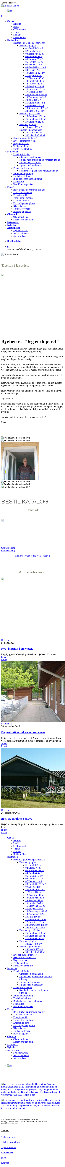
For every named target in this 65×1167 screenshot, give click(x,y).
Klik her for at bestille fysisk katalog (32, 555)
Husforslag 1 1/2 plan (29, 930)
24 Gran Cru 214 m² (35, 927)
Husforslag (12, 857)
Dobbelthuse (7, 1152)
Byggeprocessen (21, 960)
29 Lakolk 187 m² (34, 949)
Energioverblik (20, 1017)
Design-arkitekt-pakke (23, 1042)
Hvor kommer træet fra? (24, 957)
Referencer (6, 640)
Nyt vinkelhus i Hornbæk (17, 648)
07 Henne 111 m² (33, 881)
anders (4, 743)
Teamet (16, 848)
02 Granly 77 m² (33, 867)
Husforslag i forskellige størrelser (29, 859)
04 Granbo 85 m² (33, 873)
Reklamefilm (19, 854)
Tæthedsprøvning (21, 1031)
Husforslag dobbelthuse (30, 946)
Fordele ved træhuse (23, 965)
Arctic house (13, 1050)
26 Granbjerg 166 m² (35, 935)
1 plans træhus (8, 1137)
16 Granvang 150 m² (35, 906)
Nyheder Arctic (20, 1052)
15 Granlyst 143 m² (34, 903)
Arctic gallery (19, 1058)
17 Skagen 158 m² (34, 908)
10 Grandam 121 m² (35, 889)
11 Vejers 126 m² (33, 892)
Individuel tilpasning (23, 995)
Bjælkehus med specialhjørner (27, 1001)
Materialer (12, 968)
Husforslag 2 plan (27, 941)
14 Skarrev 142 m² (34, 900)
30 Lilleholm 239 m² (35, 952)
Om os (10, 838)
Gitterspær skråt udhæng (31, 974)
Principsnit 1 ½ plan (22, 987)
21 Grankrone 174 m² (35, 919)
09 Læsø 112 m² (33, 886)
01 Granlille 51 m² (34, 865)
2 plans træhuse (8, 1147)
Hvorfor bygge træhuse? (25, 954)
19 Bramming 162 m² (35, 914)
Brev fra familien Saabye (16, 818)
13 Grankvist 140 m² (35, 897)
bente (3, 657)
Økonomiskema (20, 1039)
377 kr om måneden (22, 1014)
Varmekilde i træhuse (23, 1020)
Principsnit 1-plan (21, 971)
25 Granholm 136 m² (35, 933)
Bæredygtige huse (22, 1033)
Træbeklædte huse (22, 998)
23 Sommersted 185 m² (36, 925)
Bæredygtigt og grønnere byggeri (29, 1012)
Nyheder (11, 1047)
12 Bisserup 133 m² (34, 895)
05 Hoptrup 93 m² (34, 876)
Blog (3, 1157)
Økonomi (11, 1036)
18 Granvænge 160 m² (36, 911)
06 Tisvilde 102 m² (34, 878)
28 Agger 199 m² (33, 944)
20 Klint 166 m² (33, 916)
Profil (16, 843)
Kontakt (17, 851)
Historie (17, 840)
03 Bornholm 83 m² (34, 870)
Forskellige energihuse (24, 1025)
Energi (10, 1009)
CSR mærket (19, 846)
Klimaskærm (19, 1028)
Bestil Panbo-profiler (23, 1006)
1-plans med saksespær (30, 982)
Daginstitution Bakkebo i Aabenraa (23, 732)
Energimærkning (21, 1022)
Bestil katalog (14, 241)
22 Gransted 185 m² (34, 922)
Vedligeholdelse (20, 963)
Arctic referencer (21, 1055)
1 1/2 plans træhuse (10, 1142)
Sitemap (5, 1130)
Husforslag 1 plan (27, 862)
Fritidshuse (18, 1003)
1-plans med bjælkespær (30, 984)
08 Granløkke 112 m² (35, 884)
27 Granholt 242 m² (34, 938)
